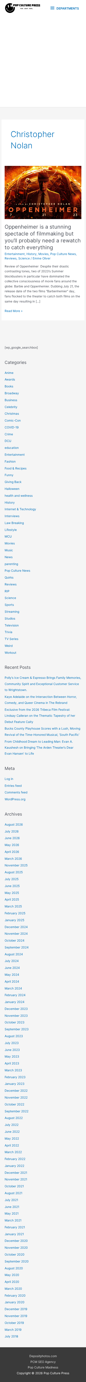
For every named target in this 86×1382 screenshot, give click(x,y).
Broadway (12, 393)
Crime (9, 434)
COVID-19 (12, 427)
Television (12, 625)
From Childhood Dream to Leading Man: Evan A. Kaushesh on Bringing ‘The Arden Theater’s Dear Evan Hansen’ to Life (39, 748)
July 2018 (11, 1336)
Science (24, 258)
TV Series (11, 639)
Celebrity (11, 407)
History (31, 254)
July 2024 (12, 961)
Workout (10, 652)
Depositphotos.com (43, 1356)
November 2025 (16, 865)
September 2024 (17, 947)
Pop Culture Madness (43, 1367)
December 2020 (16, 1241)
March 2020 (13, 1288)
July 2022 (12, 1125)
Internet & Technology (20, 509)
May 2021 (12, 1213)
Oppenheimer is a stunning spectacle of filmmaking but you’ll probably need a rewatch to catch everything (43, 237)
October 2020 (14, 1254)
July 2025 (12, 879)
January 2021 (14, 1234)
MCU (8, 536)
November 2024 (16, 933)
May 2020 (12, 1275)
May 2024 (12, 974)
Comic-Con (13, 420)
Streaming (12, 611)
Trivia (8, 632)
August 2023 (14, 1036)
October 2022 (14, 1104)
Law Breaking (14, 523)
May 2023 (12, 1056)
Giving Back (13, 482)
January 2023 (14, 1084)
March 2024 (13, 988)
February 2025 (15, 913)
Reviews (11, 258)
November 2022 (16, 1097)
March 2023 (13, 1070)
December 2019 (16, 1309)
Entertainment (15, 254)
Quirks (9, 577)
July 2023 (12, 1043)
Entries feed (13, 785)
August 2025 (14, 872)
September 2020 (17, 1261)
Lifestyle (11, 530)
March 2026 (13, 858)
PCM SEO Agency (43, 1362)
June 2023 (12, 1050)
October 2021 (14, 1186)
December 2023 (16, 1009)
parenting (11, 564)
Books (9, 386)
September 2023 (17, 1029)
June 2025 (12, 886)
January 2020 (14, 1302)
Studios (10, 618)
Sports (9, 605)
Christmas (12, 413)
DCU (8, 441)
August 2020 (14, 1268)
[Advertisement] (43, 61)
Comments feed (16, 792)
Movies (43, 254)
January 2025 (14, 920)
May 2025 (12, 893)
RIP (7, 591)
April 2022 (12, 1145)
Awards (10, 379)
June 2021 (12, 1207)
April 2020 (12, 1282)
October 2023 (14, 1022)
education (12, 448)
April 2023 (12, 1063)
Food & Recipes (15, 468)
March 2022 (13, 1152)
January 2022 (14, 1166)
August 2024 (14, 954)
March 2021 (13, 1220)
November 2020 (16, 1247)
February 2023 (15, 1077)
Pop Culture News (63, 254)
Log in (9, 779)
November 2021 (16, 1179)
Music (9, 550)
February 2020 (15, 1295)
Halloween (12, 489)
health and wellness (19, 495)
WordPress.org (15, 799)
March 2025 (13, 906)
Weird (9, 646)
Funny (9, 475)
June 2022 (12, 1131)
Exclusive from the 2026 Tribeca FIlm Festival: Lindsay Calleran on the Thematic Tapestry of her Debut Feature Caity (40, 716)
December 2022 (16, 1090)
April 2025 (12, 899)
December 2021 (16, 1172)
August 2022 (14, 1118)
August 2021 (13, 1193)
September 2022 (16, 1111)
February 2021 (15, 1227)
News (9, 557)
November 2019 (16, 1316)
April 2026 (12, 852)
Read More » (13, 311)
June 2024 (12, 968)
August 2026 (14, 824)
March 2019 (13, 1329)
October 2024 (14, 940)
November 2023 (16, 1015)
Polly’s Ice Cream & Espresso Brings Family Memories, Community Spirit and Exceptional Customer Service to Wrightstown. (43, 684)
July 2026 (12, 831)
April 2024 (12, 981)
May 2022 (12, 1138)
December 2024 (16, 927)
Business (11, 400)
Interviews (12, 516)
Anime (9, 373)
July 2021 (11, 1200)
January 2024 (14, 1002)
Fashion (10, 461)
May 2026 (12, 845)
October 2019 (14, 1323)
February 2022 (15, 1159)
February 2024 (15, 995)
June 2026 (12, 838)
